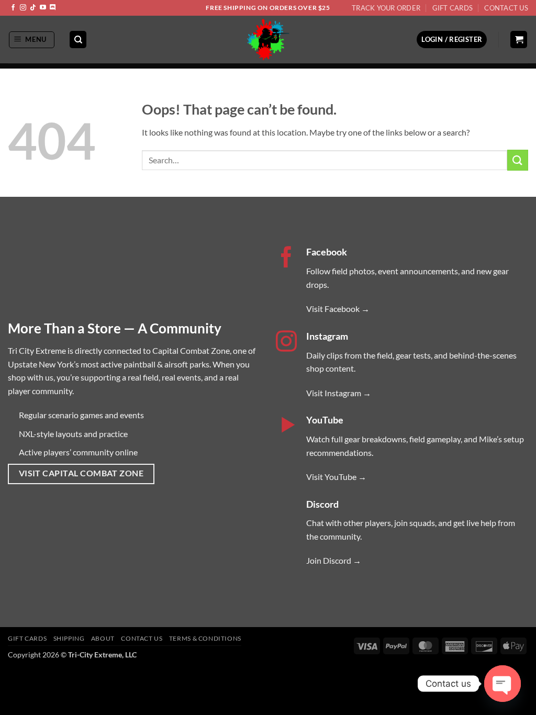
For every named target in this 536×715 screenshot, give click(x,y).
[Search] (78, 39)
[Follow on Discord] (53, 8)
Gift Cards (452, 8)
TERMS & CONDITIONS (205, 638)
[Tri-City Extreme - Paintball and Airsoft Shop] (268, 39)
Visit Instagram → (338, 393)
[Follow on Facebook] (13, 8)
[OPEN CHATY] (502, 683)
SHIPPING (69, 638)
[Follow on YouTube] (43, 8)
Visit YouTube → (336, 477)
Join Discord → (333, 560)
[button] (32, 39)
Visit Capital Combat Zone (81, 473)
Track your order (386, 8)
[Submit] (517, 160)
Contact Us (506, 8)
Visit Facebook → (338, 309)
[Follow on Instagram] (23, 8)
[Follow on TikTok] (33, 8)
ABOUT (103, 638)
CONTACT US (141, 638)
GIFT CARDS (27, 638)
